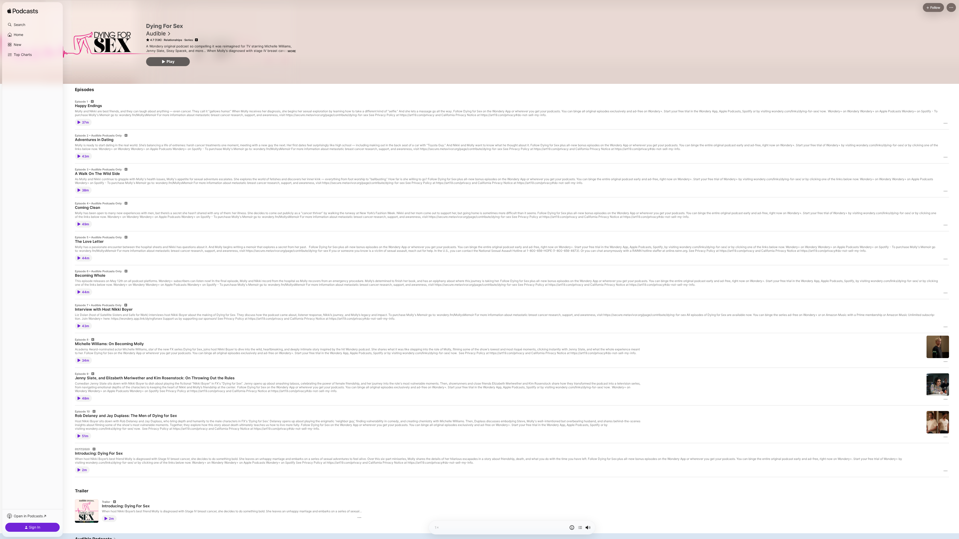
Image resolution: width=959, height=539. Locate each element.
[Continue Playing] (580, 527)
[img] (22, 11)
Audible (156, 33)
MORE (292, 51)
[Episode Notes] (572, 527)
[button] (32, 24)
